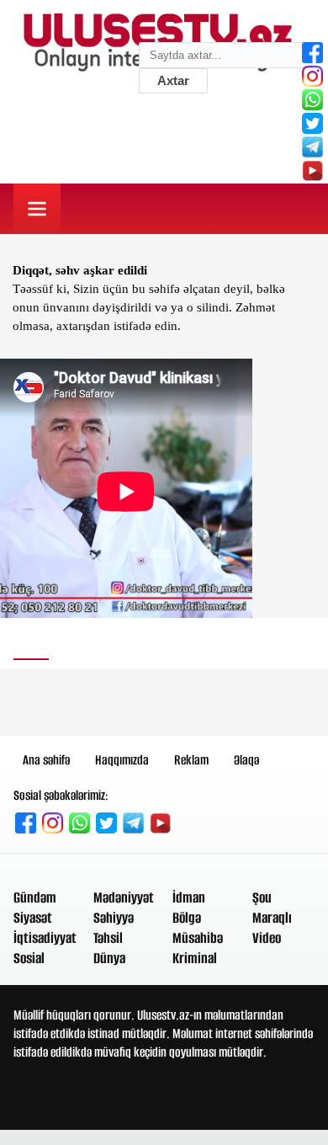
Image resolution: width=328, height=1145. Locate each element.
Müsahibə (197, 938)
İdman (188, 897)
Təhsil (108, 938)
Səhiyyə (113, 918)
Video (266, 938)
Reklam (191, 760)
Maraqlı (272, 918)
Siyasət (32, 918)
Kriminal (194, 958)
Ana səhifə (46, 760)
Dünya (109, 958)
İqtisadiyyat (45, 938)
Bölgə (186, 918)
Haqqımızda (122, 760)
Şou (262, 897)
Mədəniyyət (123, 897)
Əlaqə (246, 760)
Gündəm (34, 897)
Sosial (29, 958)
